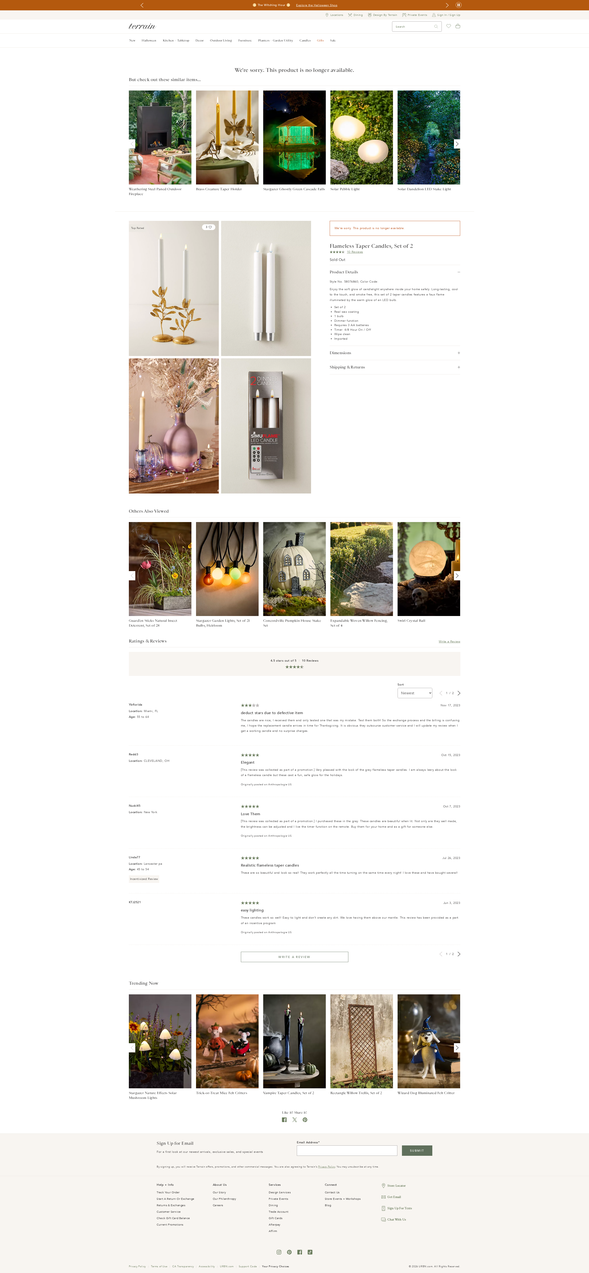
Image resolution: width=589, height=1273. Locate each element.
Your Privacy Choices (275, 1266)
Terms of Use (159, 1266)
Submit (417, 1151)
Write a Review (449, 641)
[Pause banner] (458, 5)
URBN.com (227, 1266)
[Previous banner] (142, 5)
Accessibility (207, 1266)
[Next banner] (447, 5)
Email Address (307, 1142)
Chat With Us (396, 1219)
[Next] (456, 144)
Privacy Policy (326, 1166)
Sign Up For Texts (399, 1208)
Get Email (394, 1197)
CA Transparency (183, 1266)
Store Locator (396, 1185)
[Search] (436, 27)
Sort (401, 684)
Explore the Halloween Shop (317, 5)
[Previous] (133, 144)
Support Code (248, 1266)
